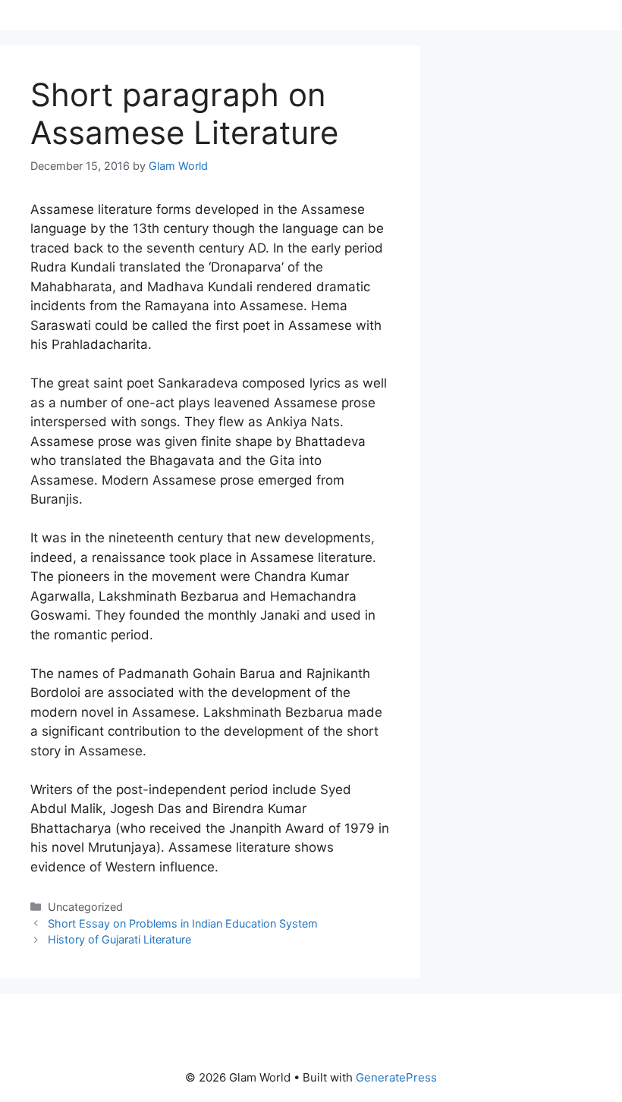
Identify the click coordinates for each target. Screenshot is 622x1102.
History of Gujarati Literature (119, 939)
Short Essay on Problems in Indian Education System (183, 923)
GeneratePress (396, 1077)
